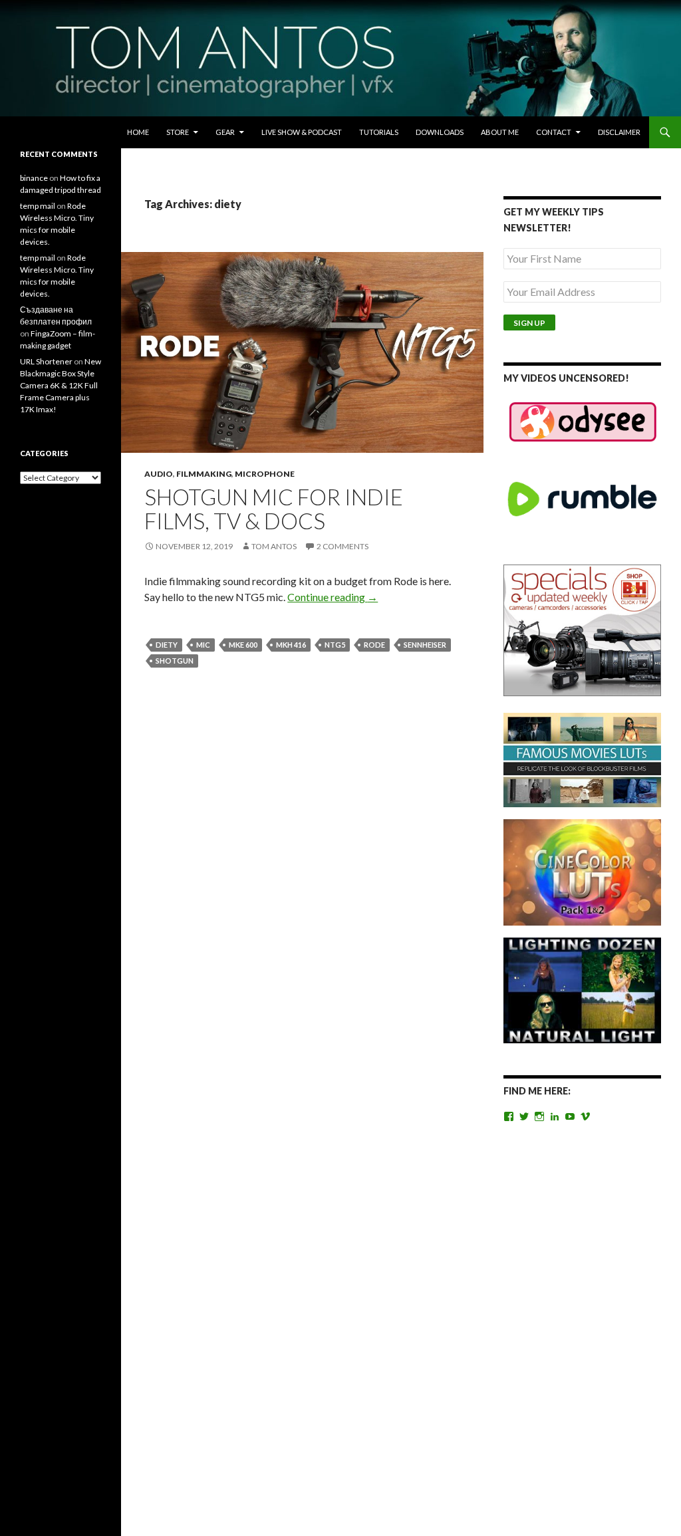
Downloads (440, 132)
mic (203, 644)
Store (177, 132)
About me (500, 132)
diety (167, 644)
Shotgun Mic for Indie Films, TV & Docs (273, 508)
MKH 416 (291, 644)
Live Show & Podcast (301, 132)
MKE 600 (243, 644)
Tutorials (378, 132)
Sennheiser (425, 644)
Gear (225, 132)
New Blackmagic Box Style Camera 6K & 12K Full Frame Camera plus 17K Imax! (60, 385)
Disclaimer (619, 132)
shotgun (175, 660)
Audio (158, 474)
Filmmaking (203, 474)
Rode (374, 644)
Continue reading (332, 596)
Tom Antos (274, 546)
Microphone (265, 474)
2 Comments (342, 546)
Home (138, 132)
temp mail (37, 206)
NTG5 (335, 644)
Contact (553, 132)
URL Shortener (46, 361)
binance (34, 178)
